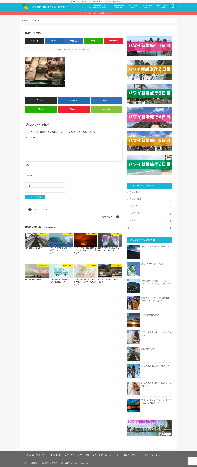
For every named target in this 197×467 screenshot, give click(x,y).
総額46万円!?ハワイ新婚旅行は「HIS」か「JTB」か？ (155, 299)
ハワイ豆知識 (147, 6)
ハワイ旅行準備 (134, 199)
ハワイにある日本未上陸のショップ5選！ (156, 384)
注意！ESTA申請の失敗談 (152, 264)
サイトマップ (162, 6)
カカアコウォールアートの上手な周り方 (156, 333)
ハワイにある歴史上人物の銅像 (155, 366)
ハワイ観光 (133, 6)
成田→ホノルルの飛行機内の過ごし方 (156, 248)
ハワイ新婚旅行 (118, 6)
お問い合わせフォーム (131, 455)
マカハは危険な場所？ (151, 315)
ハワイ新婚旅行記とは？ (98, 6)
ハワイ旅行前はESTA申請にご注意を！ (99, 13)
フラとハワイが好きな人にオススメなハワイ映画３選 (156, 401)
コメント (30, 137)
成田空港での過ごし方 (151, 349)
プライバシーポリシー (153, 455)
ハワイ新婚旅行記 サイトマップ (105, 455)
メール (29, 175)
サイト (28, 186)
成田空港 (131, 220)
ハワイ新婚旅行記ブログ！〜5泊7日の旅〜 (54, 463)
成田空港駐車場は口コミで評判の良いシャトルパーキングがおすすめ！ (156, 284)
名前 (28, 165)
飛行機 (130, 228)
